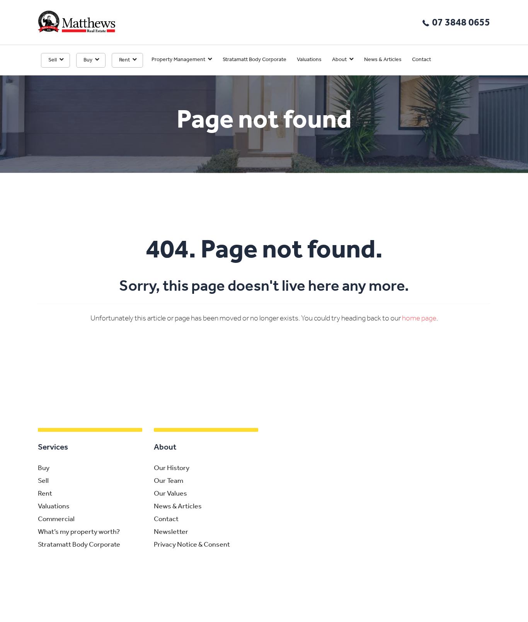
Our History (171, 468)
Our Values (170, 494)
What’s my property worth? (79, 532)
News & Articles (383, 60)
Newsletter (171, 532)
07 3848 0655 (461, 23)
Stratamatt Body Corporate (254, 60)
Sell (52, 60)
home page (419, 318)
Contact (421, 60)
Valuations (309, 60)
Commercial (56, 519)
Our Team (168, 481)
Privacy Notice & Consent (192, 545)
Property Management (178, 60)
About (339, 60)
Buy (87, 60)
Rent (124, 60)
